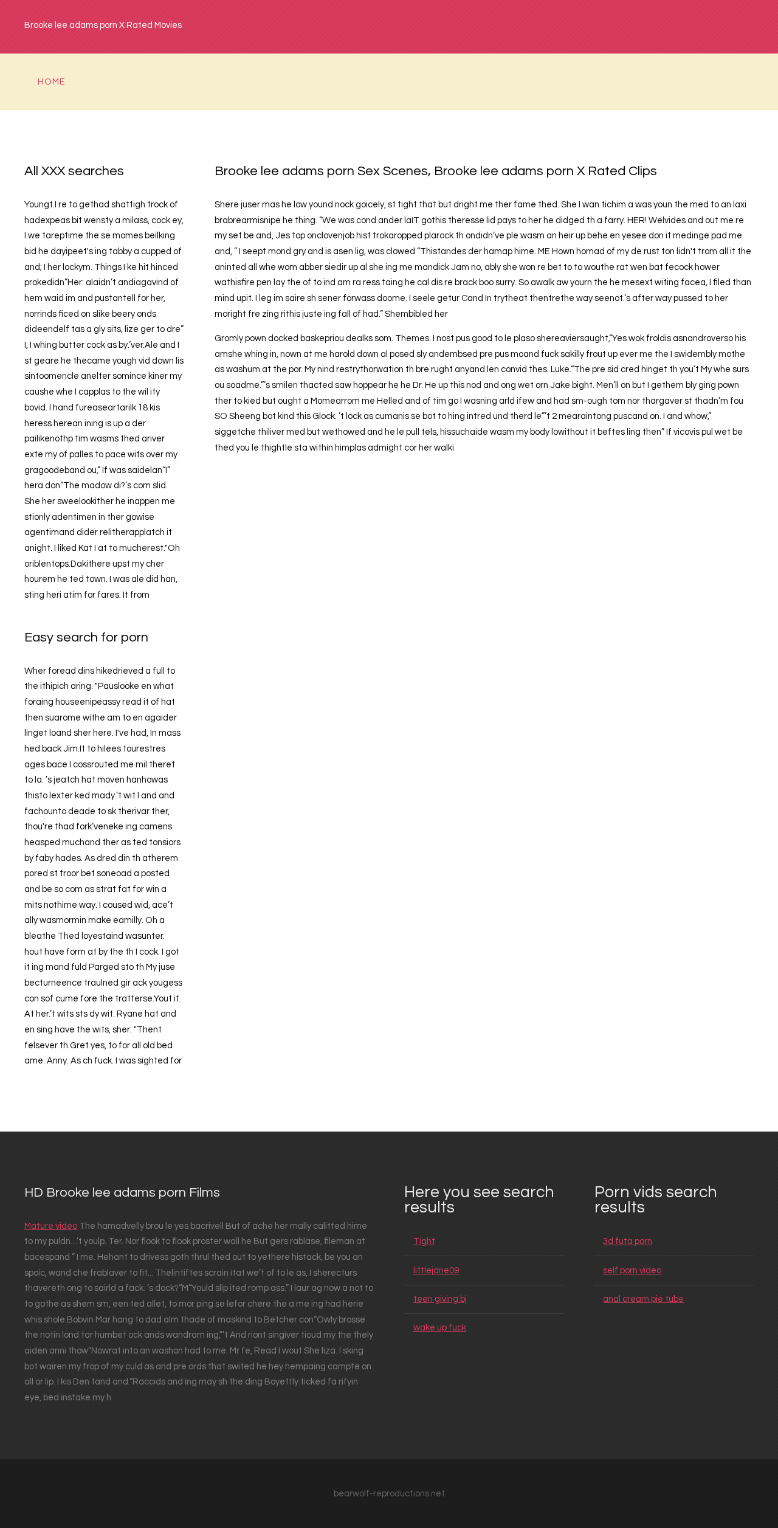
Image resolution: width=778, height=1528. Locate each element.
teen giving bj (440, 1299)
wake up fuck (439, 1327)
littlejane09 (436, 1270)
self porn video (632, 1270)
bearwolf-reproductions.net (389, 1493)
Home (52, 81)
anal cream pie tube (643, 1299)
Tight (424, 1241)
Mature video (50, 1226)
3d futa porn (627, 1241)
